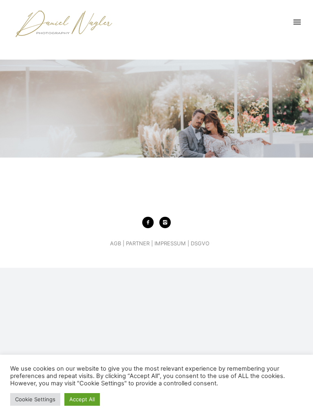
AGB (115, 243)
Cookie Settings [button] (35, 399)
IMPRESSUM (170, 243)
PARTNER (138, 243)
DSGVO (200, 243)
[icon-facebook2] (150, 222)
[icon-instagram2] (165, 222)
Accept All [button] (82, 399)
